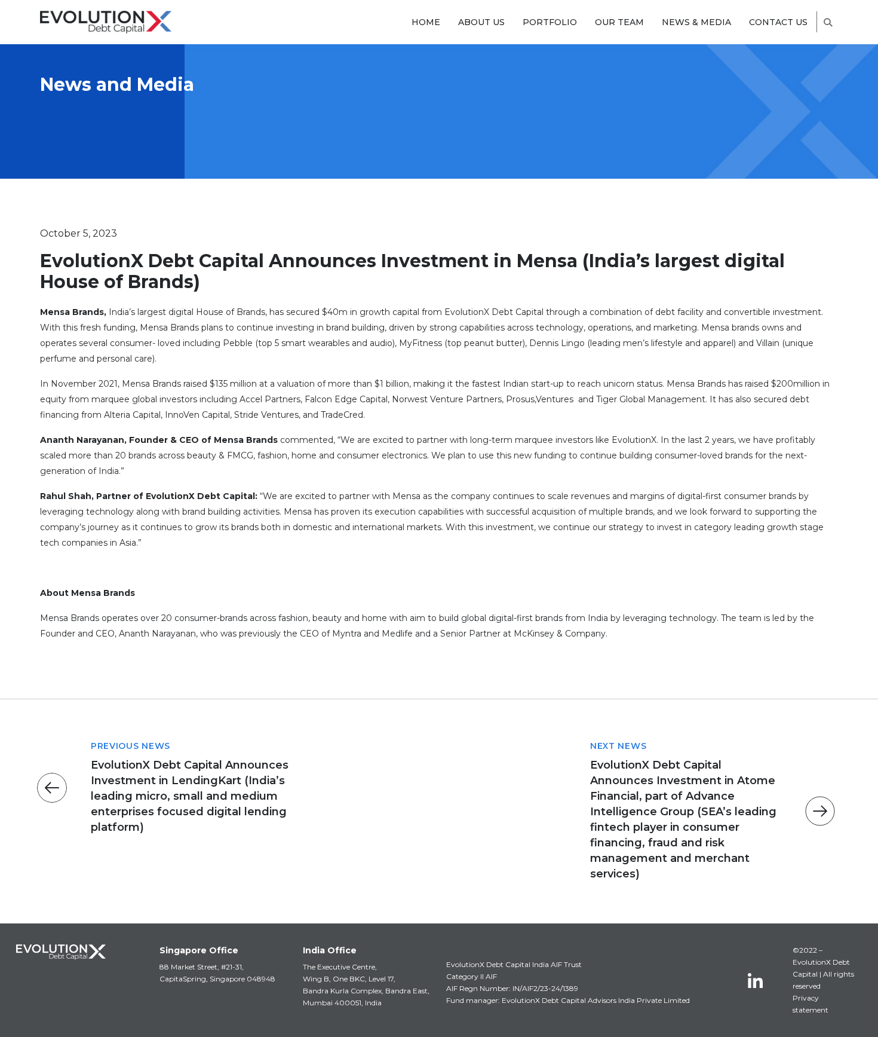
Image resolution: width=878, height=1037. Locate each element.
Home (426, 22)
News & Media (696, 22)
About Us (481, 22)
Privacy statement (810, 1003)
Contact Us (778, 22)
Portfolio (550, 22)
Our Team (619, 22)
